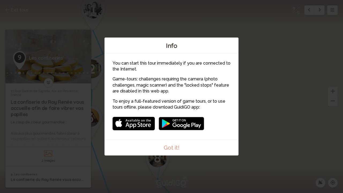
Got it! (172, 147)
